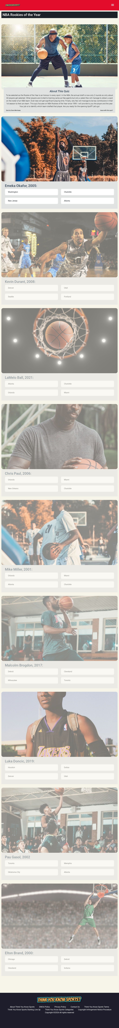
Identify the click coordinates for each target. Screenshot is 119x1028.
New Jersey (12, 201)
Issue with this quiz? (106, 110)
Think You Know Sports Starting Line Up (24, 1010)
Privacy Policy (60, 1007)
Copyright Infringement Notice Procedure (94, 1010)
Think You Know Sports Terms (96, 1007)
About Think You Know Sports (22, 1007)
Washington (13, 192)
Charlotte (67, 192)
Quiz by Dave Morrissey (13, 110)
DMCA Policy (44, 1007)
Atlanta (67, 201)
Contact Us (75, 1007)
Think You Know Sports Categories (59, 1010)
